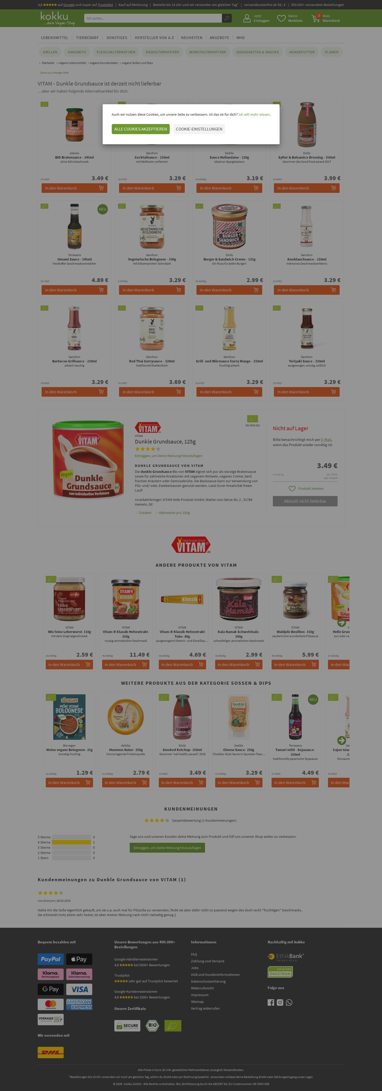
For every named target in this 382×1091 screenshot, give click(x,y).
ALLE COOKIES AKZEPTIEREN (140, 129)
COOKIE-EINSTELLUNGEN (199, 129)
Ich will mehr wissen (254, 114)
